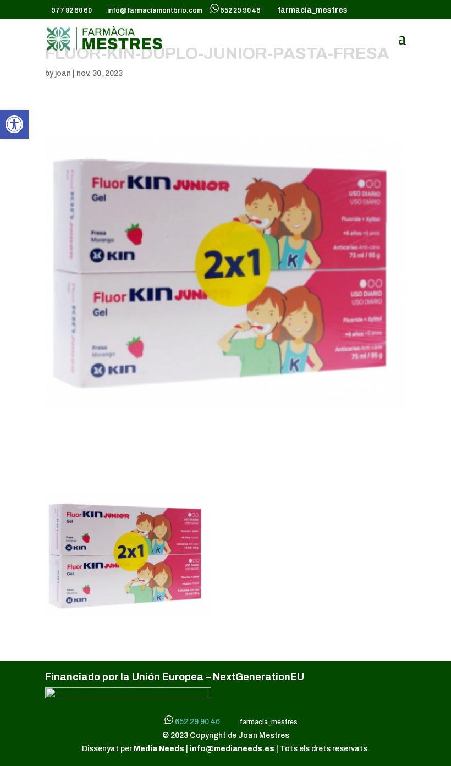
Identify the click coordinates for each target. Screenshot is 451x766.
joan (63, 73)
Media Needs (160, 749)
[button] (14, 124)
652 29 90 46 (240, 10)
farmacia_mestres (311, 10)
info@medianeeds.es (232, 749)
